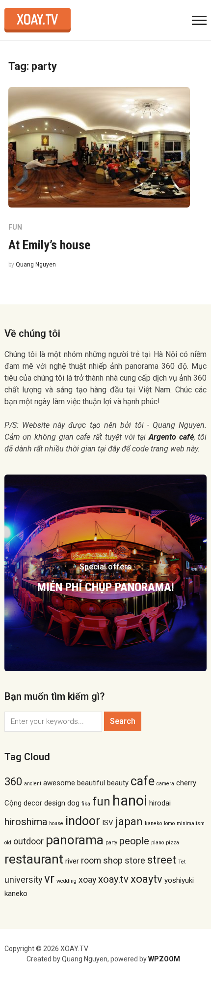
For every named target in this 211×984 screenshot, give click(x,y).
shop (113, 860)
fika (85, 804)
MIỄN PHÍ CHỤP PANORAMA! (105, 587)
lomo (169, 823)
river (72, 861)
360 (13, 781)
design (54, 803)
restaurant (33, 859)
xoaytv (146, 878)
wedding (66, 881)
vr (49, 878)
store (135, 860)
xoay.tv (113, 879)
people (134, 841)
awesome (59, 782)
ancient (32, 783)
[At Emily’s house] (99, 146)
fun (101, 801)
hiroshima (25, 822)
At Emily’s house (49, 245)
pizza (172, 842)
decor (33, 803)
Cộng (13, 803)
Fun (15, 227)
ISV (107, 822)
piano (157, 842)
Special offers (105, 566)
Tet (181, 862)
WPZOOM (164, 959)
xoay (87, 879)
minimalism (191, 823)
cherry (186, 782)
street (161, 859)
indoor (82, 821)
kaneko (153, 823)
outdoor (28, 841)
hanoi (129, 800)
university (23, 879)
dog (73, 803)
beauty (118, 782)
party (111, 842)
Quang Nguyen (36, 264)
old (7, 842)
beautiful (91, 782)
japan (129, 821)
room (91, 860)
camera (165, 783)
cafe (143, 781)
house (56, 823)
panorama (75, 840)
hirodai (160, 803)
